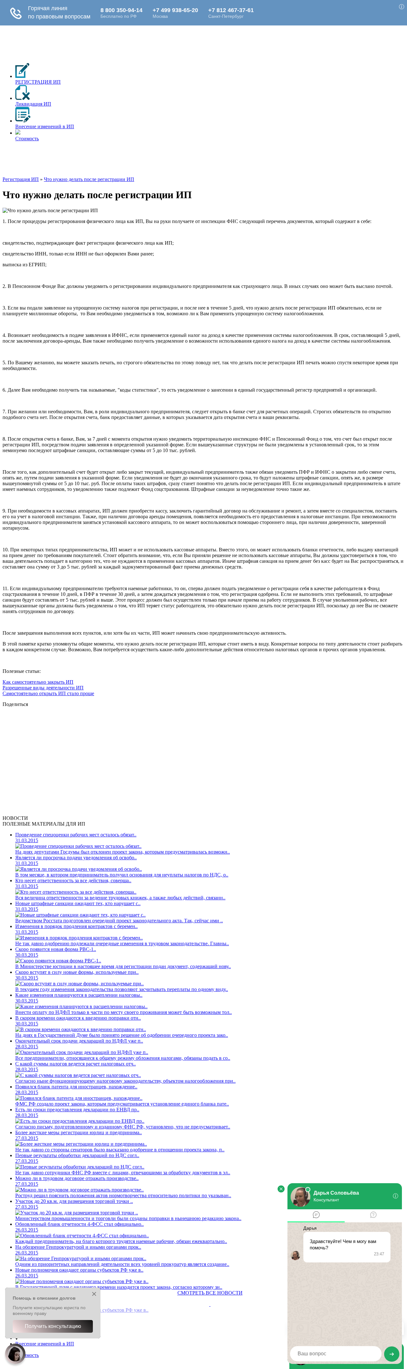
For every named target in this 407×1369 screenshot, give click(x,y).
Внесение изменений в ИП (44, 1343)
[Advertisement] (118, 161)
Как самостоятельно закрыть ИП (38, 682)
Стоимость (27, 1355)
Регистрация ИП (21, 179)
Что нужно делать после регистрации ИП (89, 179)
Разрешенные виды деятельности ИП (43, 687)
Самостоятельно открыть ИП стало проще (48, 693)
